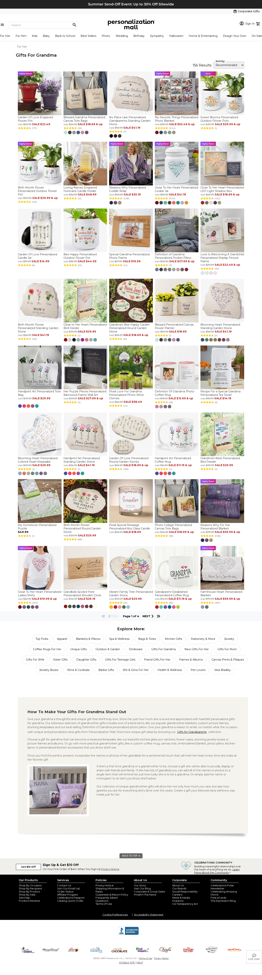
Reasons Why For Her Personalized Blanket (215, 526)
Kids (34, 36)
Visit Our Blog (142, 888)
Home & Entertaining (203, 36)
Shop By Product (29, 891)
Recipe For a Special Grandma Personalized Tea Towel (220, 393)
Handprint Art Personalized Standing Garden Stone (81, 459)
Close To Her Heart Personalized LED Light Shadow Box (222, 189)
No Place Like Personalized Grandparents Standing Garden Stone (130, 121)
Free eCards (218, 897)
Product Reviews (29, 900)
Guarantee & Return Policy (112, 894)
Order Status (65, 891)
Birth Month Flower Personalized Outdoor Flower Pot (37, 191)
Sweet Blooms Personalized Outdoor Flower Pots (219, 119)
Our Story (140, 885)
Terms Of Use (104, 903)
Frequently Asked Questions (107, 899)
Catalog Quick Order (70, 900)
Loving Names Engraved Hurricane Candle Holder (80, 189)
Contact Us (64, 885)
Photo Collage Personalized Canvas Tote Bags (173, 526)
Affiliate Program (67, 894)
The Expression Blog (223, 900)
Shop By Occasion (30, 885)
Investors (177, 900)
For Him (21, 36)
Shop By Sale (27, 894)
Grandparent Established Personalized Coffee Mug (172, 593)
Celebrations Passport (71, 897)
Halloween (176, 36)
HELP (140, 962)
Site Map (24, 897)
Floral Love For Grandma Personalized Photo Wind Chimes (126, 395)
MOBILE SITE (127, 962)
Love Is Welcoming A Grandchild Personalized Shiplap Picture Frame (222, 258)
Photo (106, 36)
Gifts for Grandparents (192, 732)
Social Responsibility (185, 891)
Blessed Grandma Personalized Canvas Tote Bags (84, 119)
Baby (46, 36)
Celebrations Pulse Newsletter (222, 887)
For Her (5, 36)
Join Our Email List (68, 888)
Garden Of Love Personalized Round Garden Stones (128, 459)
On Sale (257, 36)
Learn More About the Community (217, 871)
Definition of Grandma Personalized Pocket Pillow (173, 256)
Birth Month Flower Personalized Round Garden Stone (82, 528)
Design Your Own (234, 36)
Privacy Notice (110, 869)
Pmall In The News (145, 894)
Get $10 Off (28, 866)
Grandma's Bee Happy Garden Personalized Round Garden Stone (129, 328)
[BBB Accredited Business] (128, 934)
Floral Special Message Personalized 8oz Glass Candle (129, 526)
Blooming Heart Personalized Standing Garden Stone (220, 326)
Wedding (122, 36)
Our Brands (179, 888)
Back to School (65, 36)
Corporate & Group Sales (149, 891)
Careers (177, 894)
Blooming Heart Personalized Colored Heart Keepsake (38, 459)
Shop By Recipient (30, 888)
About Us (178, 885)
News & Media (181, 897)
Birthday (139, 36)
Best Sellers (88, 36)
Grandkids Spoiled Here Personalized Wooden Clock (82, 593)
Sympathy (157, 36)
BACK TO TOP (130, 855)
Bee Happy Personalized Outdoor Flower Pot (80, 256)
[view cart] (258, 23)
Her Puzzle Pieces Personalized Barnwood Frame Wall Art (84, 393)
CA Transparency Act (185, 903)
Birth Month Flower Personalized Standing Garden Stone (38, 328)
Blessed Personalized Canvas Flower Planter (174, 326)
